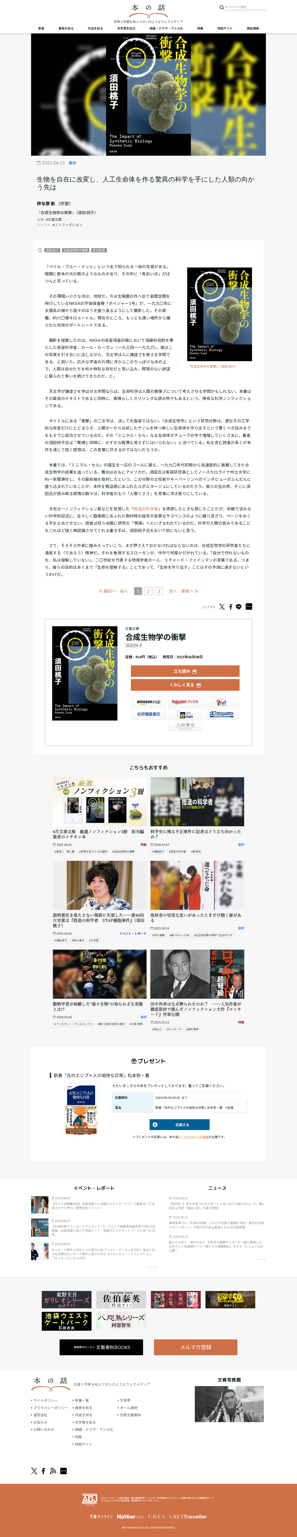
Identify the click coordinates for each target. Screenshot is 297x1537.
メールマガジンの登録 (193, 1137)
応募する (169, 1125)
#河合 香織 (158, 935)
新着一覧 (82, 1400)
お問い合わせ (43, 1429)
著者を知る (66, 28)
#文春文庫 (54, 219)
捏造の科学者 (146, 508)
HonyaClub (222, 714)
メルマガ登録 (195, 1347)
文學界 (125, 1400)
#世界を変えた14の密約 (93, 851)
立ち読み (182, 671)
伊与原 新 (46, 203)
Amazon (149, 702)
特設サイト (225, 28)
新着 (41, 28)
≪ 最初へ (107, 590)
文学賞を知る (126, 28)
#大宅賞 (93, 940)
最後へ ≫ (190, 590)
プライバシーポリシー (50, 1408)
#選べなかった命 (179, 935)
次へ (173, 591)
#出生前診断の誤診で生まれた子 (213, 935)
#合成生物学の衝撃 (123, 851)
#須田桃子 (158, 851)
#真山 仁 (157, 1029)
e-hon (185, 714)
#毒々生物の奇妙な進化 (111, 1024)
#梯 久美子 (78, 940)
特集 (200, 28)
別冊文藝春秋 (130, 1415)
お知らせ (40, 1422)
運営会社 (40, 1415)
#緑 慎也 (196, 851)
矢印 (152, 1267)
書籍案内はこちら (102, 1347)
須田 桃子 (52, 250)
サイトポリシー (45, 1400)
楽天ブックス (185, 702)
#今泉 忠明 (136, 1024)
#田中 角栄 (192, 1029)
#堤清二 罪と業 (64, 851)
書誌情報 (253, 28)
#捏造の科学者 (177, 851)
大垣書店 (185, 726)
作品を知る (95, 28)
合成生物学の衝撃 (75, 250)
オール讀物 (128, 1408)
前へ (124, 591)
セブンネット (222, 702)
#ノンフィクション (67, 225)
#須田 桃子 (61, 940)
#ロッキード (174, 1029)
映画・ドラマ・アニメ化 (166, 28)
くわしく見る (182, 684)
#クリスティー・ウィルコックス (73, 1024)
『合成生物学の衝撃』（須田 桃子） (212, 366)
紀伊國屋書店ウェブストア (149, 714)
